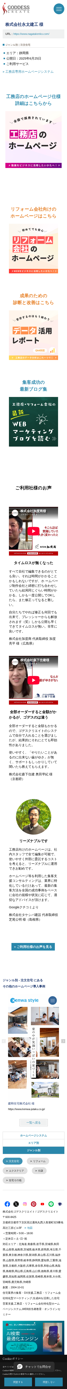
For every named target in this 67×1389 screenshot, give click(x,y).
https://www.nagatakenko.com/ (31, 33)
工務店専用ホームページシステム (29, 71)
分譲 (40, 1170)
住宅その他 (15, 1180)
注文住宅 (14, 1161)
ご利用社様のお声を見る (34, 947)
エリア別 (33, 1142)
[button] (34, 1367)
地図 (30, 1227)
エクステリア (16, 1170)
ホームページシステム (33, 1135)
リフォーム (39, 1161)
